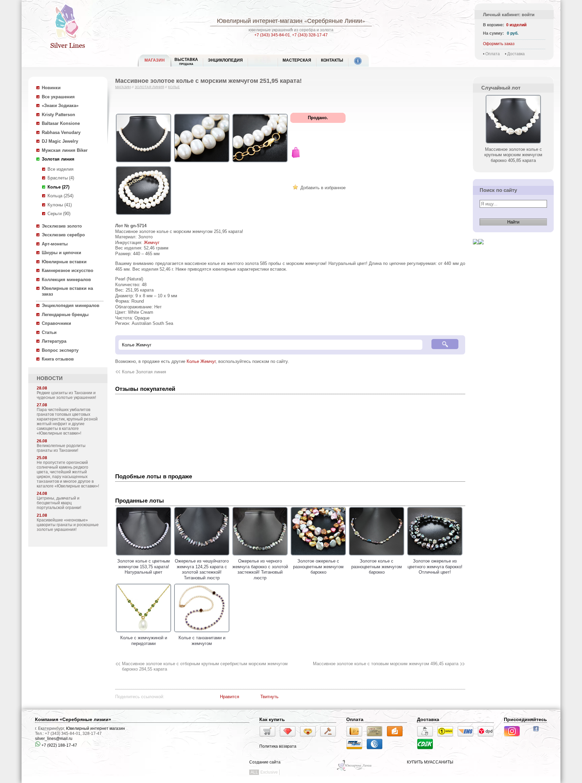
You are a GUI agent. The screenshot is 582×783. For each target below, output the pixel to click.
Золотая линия (58, 159)
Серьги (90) (58, 213)
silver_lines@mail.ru (53, 738)
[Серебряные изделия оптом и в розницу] (354, 770)
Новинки (51, 87)
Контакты (332, 60)
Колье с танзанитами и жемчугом (202, 640)
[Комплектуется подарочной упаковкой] (295, 153)
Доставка (516, 54)
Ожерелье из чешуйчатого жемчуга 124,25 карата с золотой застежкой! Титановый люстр (202, 569)
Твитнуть (269, 696)
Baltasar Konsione (61, 123)
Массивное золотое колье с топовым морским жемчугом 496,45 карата (385, 663)
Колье (174, 87)
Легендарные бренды (65, 314)
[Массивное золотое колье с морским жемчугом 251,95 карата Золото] (143, 162)
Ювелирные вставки (64, 261)
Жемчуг (152, 242)
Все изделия (60, 169)
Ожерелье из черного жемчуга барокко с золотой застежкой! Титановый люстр (260, 569)
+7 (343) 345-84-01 (272, 35)
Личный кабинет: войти (509, 14)
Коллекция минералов (66, 279)
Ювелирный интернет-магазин (259, 20)
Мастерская (297, 60)
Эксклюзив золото (62, 226)
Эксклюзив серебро (63, 234)
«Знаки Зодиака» (60, 105)
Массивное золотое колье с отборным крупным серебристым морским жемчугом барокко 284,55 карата (205, 666)
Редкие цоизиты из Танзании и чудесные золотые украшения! (66, 395)
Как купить (272, 719)
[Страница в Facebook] (538, 732)
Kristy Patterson (58, 114)
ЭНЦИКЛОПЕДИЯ (225, 60)
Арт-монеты (55, 243)
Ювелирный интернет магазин (95, 728)
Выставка (186, 61)
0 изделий (516, 25)
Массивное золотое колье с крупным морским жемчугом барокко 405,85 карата (513, 155)
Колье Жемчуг (201, 361)
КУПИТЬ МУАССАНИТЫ (430, 762)
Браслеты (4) (60, 177)
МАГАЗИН (154, 60)
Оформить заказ (499, 43)
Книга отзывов (58, 359)
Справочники (56, 323)
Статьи (49, 332)
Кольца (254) (60, 195)
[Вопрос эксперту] (481, 249)
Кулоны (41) (59, 204)
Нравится (229, 696)
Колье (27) (58, 187)
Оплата (492, 54)
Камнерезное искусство (67, 270)
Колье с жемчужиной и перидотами (143, 640)
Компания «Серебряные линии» (73, 719)
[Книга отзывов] (475, 249)
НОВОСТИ (50, 378)
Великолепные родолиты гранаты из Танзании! (61, 448)
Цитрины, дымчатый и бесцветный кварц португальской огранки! (59, 503)
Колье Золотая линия (144, 371)
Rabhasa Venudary (61, 132)
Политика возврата (277, 746)
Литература (54, 341)
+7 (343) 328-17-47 (310, 35)
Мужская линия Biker (65, 150)
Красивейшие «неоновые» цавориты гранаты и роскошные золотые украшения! (68, 525)
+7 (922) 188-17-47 (58, 745)
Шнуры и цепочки (61, 252)
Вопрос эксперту (60, 350)
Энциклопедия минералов (70, 305)
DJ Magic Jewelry (60, 141)
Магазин (123, 87)
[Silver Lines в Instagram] (514, 737)
